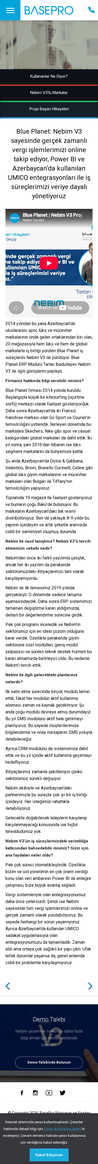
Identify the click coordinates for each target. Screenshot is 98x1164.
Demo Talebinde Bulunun (49, 1062)
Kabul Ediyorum (49, 1155)
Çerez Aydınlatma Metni (62, 1129)
